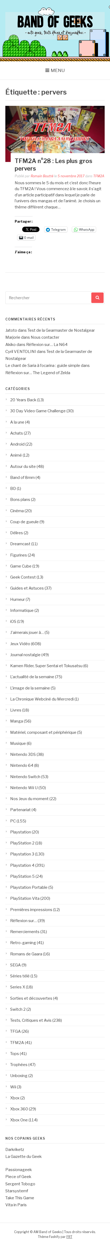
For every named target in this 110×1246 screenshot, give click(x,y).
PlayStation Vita (25, 898)
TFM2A (98, 176)
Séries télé (20, 976)
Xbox (14, 1098)
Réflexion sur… (23, 920)
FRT (69, 1237)
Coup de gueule (24, 521)
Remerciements (25, 931)
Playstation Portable (29, 887)
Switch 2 (18, 1009)
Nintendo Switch (25, 776)
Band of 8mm (22, 477)
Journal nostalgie (25, 654)
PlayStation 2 (22, 843)
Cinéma (17, 510)
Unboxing (19, 1075)
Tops (14, 1053)
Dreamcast (20, 543)
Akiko (10, 344)
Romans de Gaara (26, 954)
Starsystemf (16, 1191)
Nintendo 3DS (23, 754)
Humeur (17, 599)
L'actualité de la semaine (32, 676)
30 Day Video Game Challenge (38, 411)
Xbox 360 (19, 1109)
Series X (17, 987)
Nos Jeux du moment (29, 798)
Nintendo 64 (21, 765)
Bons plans (20, 499)
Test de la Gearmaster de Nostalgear (61, 330)
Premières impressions (31, 909)
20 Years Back (23, 400)
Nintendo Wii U (24, 787)
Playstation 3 (22, 854)
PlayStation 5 (22, 876)
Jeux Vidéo (20, 643)
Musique (18, 743)
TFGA (15, 1031)
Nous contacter (45, 337)
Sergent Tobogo (20, 1184)
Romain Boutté (42, 176)
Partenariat (20, 809)
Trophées (19, 1064)
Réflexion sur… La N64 (47, 344)
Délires (16, 532)
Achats (16, 433)
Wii (13, 1087)
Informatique (22, 610)
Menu (58, 70)
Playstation (20, 832)
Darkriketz (14, 1149)
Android (17, 444)
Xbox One (19, 1120)
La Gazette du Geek (23, 1156)
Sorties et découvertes (31, 998)
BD (13, 488)
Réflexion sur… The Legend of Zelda (37, 372)
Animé (16, 455)
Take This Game (19, 1198)
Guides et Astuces (27, 588)
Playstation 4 (22, 865)
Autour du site (23, 466)
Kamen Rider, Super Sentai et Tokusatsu (46, 665)
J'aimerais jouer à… (27, 632)
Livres (15, 710)
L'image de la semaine (30, 688)
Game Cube (21, 566)
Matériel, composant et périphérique (43, 732)
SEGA (15, 965)
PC (13, 821)
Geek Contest (23, 577)
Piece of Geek (18, 1176)
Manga (16, 721)
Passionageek (18, 1169)
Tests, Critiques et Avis (31, 1020)
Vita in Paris (16, 1204)
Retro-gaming (23, 942)
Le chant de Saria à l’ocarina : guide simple (42, 365)
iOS (13, 621)
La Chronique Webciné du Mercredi (42, 699)
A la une (17, 422)
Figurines (18, 555)
